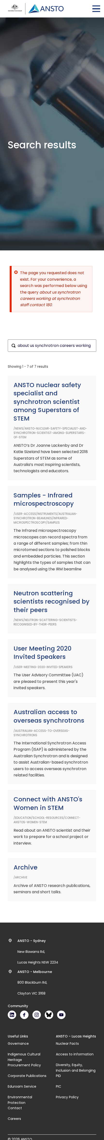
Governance (18, 1043)
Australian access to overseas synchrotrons (49, 716)
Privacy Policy (67, 1097)
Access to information (75, 1054)
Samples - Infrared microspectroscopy (44, 499)
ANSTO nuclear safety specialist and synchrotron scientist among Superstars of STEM (47, 402)
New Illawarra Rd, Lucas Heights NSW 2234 (37, 951)
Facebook (24, 1015)
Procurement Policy (24, 1065)
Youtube (61, 1015)
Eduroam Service (22, 1086)
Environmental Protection (20, 1100)
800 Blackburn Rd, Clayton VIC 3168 (34, 982)
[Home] (36, 9)
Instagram (36, 1015)
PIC (58, 1086)
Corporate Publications (27, 1075)
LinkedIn (12, 1015)
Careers (14, 1118)
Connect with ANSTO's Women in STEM (48, 803)
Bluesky (49, 1015)
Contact (15, 1108)
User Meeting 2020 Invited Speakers (43, 652)
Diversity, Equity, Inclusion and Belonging (76, 1067)
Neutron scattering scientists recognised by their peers (51, 601)
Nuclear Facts (67, 1043)
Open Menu (96, 9)
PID (58, 1075)
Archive (25, 867)
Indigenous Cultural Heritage (24, 1057)
